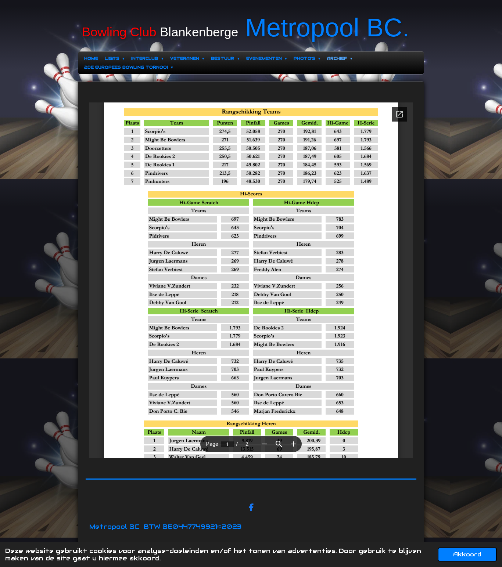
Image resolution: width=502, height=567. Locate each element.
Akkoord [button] (467, 554)
